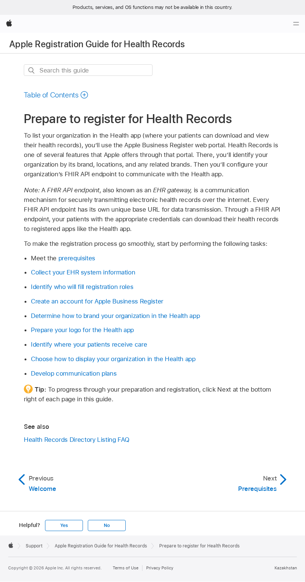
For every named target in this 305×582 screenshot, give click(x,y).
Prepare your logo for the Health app (82, 330)
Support (34, 546)
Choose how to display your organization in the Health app (113, 359)
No (107, 525)
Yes (64, 525)
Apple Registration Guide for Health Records (97, 44)
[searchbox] (88, 70)
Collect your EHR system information (83, 272)
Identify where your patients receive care (89, 344)
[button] (56, 94)
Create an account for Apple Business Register (97, 301)
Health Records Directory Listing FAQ (76, 439)
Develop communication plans (73, 373)
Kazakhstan (285, 567)
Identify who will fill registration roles (82, 286)
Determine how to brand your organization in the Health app (115, 315)
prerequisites (76, 258)
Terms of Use (125, 567)
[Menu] (296, 24)
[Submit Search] (32, 70)
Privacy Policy (159, 567)
